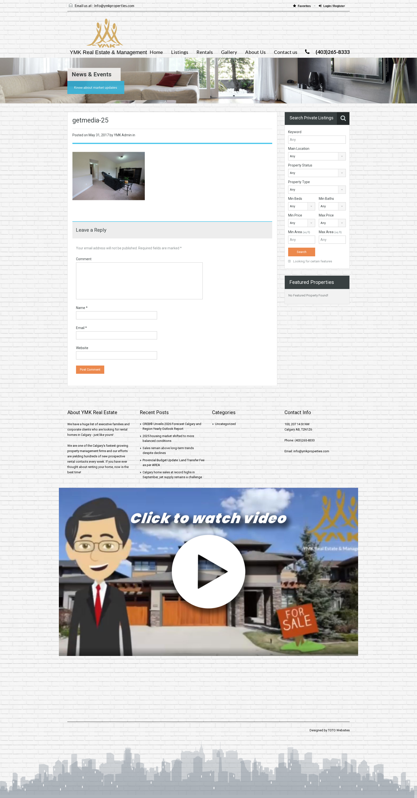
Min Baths (326, 199)
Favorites (305, 6)
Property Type (299, 182)
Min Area (299, 232)
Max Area (330, 232)
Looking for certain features (312, 261)
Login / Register (334, 6)
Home (156, 52)
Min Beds (295, 199)
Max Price (326, 215)
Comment (83, 259)
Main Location (298, 149)
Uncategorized (225, 424)
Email (81, 328)
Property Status (300, 165)
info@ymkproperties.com (114, 5)
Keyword (294, 132)
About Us (255, 52)
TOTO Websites (339, 730)
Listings (179, 52)
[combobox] (317, 156)
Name (82, 308)
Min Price (295, 215)
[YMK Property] (95, 35)
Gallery (229, 52)
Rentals (204, 52)
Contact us (285, 52)
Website (82, 348)
